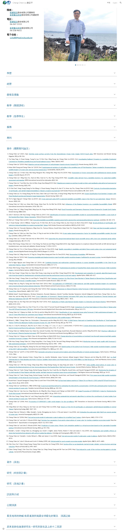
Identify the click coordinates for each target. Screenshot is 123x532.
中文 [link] (108, 2)
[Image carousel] (80, 36)
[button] (120, 2)
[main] (23, 24)
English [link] (115, 3)
